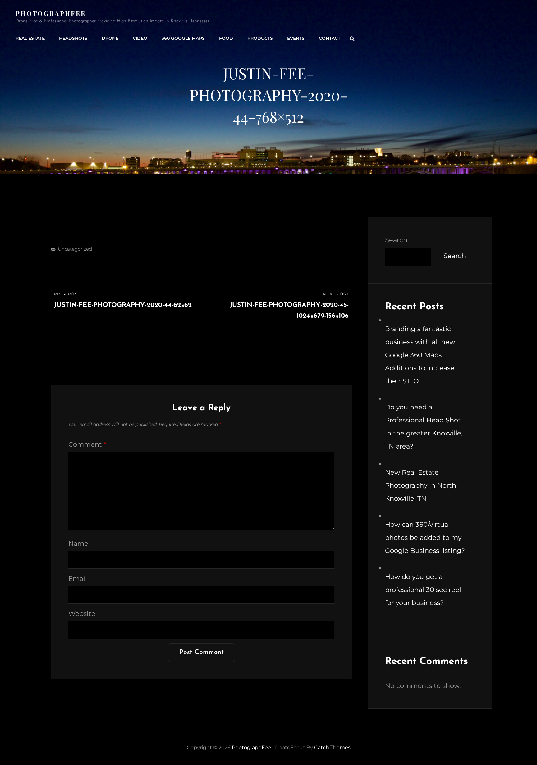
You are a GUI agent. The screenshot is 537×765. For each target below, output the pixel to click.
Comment (87, 444)
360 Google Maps (183, 38)
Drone (110, 38)
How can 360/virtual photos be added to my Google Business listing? (425, 537)
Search (396, 240)
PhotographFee (51, 13)
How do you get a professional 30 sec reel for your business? (423, 590)
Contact (329, 38)
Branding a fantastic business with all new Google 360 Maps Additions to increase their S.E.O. (420, 355)
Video (140, 38)
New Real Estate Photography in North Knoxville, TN (420, 485)
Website (81, 613)
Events (296, 38)
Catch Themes (332, 747)
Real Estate (30, 38)
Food (226, 38)
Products (260, 38)
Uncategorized (75, 249)
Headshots (73, 38)
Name (78, 543)
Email (77, 578)
